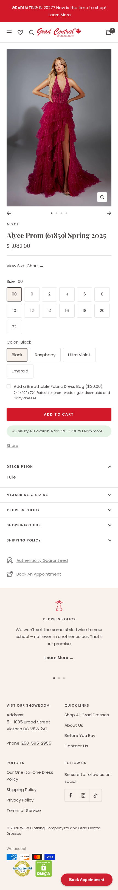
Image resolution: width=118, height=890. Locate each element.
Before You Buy (79, 735)
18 (84, 310)
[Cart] (108, 32)
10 (14, 310)
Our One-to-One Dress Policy (30, 775)
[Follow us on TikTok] (95, 795)
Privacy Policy (20, 800)
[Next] (109, 213)
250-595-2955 (36, 743)
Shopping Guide (24, 525)
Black (17, 355)
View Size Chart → (25, 266)
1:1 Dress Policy (23, 510)
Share (12, 445)
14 (49, 310)
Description (20, 466)
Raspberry (45, 355)
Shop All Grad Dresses (86, 715)
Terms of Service (24, 810)
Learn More (60, 15)
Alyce (13, 224)
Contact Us (76, 746)
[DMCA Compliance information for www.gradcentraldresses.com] (42, 868)
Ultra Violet (79, 355)
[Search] (20, 32)
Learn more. (92, 431)
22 (14, 327)
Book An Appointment (38, 574)
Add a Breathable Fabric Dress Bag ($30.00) (62, 391)
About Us (73, 725)
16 (67, 310)
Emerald (20, 371)
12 (32, 310)
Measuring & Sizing (28, 495)
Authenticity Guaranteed (42, 560)
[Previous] (9, 213)
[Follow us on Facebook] (70, 795)
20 (102, 310)
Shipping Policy (24, 540)
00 (14, 294)
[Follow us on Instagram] (83, 795)
